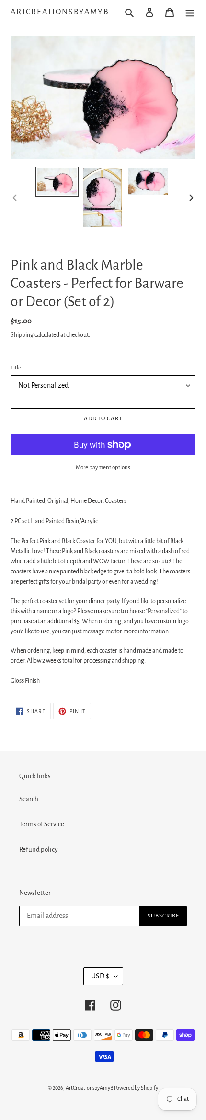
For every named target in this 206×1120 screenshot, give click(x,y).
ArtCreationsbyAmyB (60, 12)
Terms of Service (41, 824)
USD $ (100, 976)
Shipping (22, 335)
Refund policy (38, 849)
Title (16, 368)
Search (28, 799)
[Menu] (190, 12)
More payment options (103, 468)
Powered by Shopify (136, 1088)
